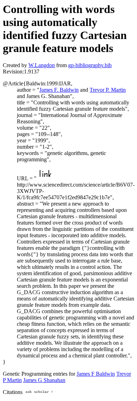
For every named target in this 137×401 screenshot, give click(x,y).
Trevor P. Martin (108, 90)
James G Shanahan (44, 380)
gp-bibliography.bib (90, 65)
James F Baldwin (96, 374)
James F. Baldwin (59, 90)
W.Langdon (41, 65)
